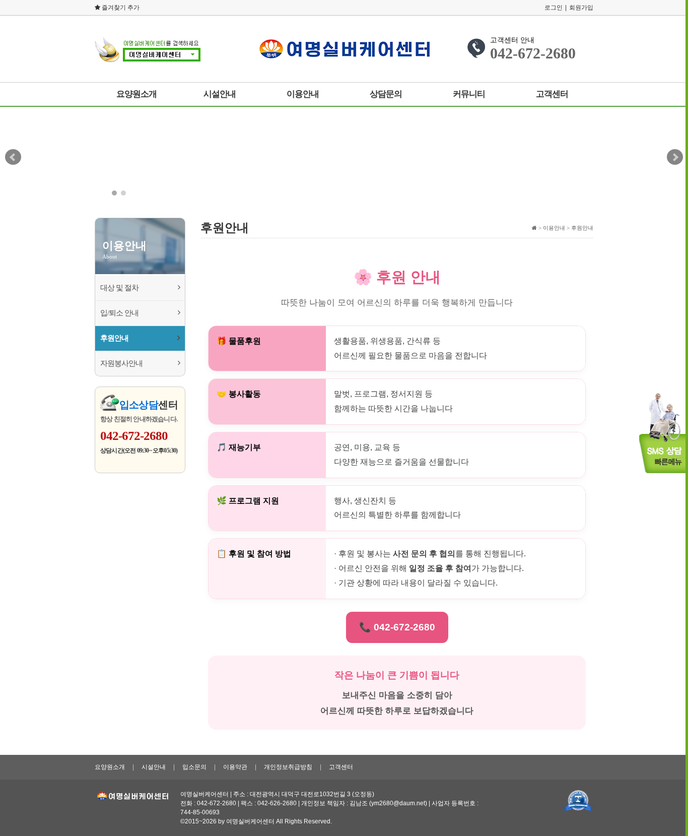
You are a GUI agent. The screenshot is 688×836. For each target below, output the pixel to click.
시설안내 (219, 94)
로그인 (553, 7)
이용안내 (303, 94)
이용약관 (235, 766)
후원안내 (114, 338)
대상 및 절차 (119, 288)
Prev (13, 157)
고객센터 (552, 94)
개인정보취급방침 (288, 766)
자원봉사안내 (121, 363)
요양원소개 (136, 94)
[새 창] (578, 800)
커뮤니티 (469, 94)
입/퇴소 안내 (119, 313)
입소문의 (194, 766)
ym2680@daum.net (398, 803)
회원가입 (581, 7)
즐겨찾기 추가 (120, 7)
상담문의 (386, 94)
